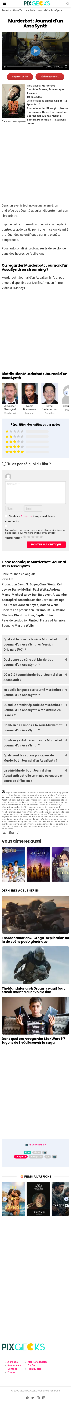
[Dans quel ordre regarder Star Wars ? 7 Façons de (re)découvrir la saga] (35, 1016)
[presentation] (66, 393)
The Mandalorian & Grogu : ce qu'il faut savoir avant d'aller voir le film (33, 990)
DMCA (31, 1365)
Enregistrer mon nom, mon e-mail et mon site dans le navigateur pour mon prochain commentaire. (35, 531)
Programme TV (37, 1145)
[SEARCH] (68, 3)
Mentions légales (38, 1362)
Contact (12, 1368)
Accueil (5, 10)
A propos (12, 1362)
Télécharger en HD (50, 77)
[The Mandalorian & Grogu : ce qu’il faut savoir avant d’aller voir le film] (35, 965)
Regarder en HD (20, 77)
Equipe (11, 1372)
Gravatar (26, 516)
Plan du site (34, 1368)
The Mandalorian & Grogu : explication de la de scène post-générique (35, 940)
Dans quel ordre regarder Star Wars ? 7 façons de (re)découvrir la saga (33, 1040)
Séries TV (17, 10)
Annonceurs (14, 1365)
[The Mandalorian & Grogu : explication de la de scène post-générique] (35, 915)
